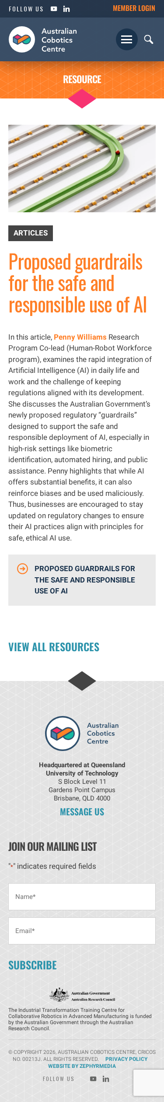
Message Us (82, 811)
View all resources (53, 646)
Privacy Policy (126, 1059)
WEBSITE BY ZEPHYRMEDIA (82, 1066)
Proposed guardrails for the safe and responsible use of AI (85, 579)
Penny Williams (80, 337)
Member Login (134, 7)
